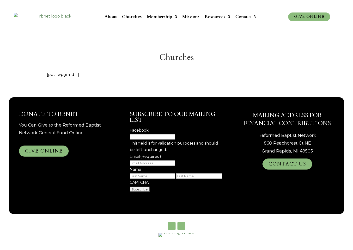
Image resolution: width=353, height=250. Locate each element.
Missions (191, 17)
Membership (159, 17)
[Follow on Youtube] (181, 226)
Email (145, 156)
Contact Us (287, 164)
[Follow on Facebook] (172, 226)
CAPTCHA (139, 182)
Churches (132, 17)
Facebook (139, 130)
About (110, 17)
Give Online (309, 16)
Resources (215, 17)
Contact (243, 17)
